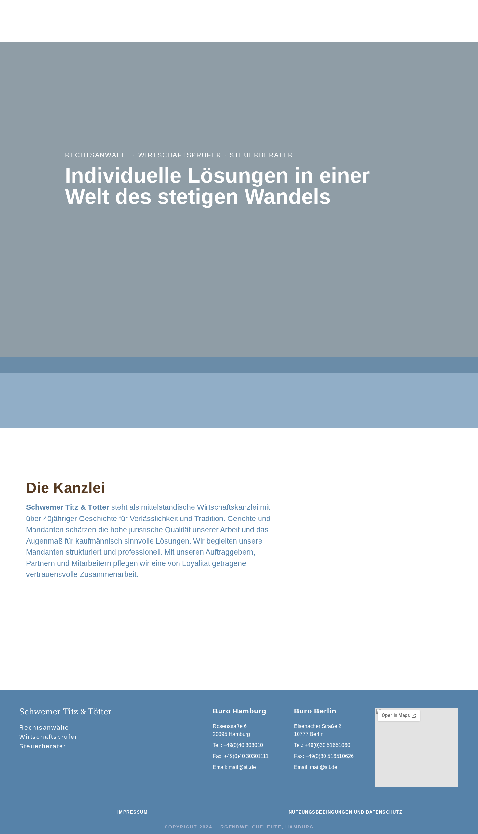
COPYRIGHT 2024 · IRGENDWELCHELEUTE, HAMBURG (239, 826)
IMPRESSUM (132, 812)
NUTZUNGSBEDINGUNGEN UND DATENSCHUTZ (346, 812)
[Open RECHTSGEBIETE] (137, 17)
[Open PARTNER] (187, 17)
